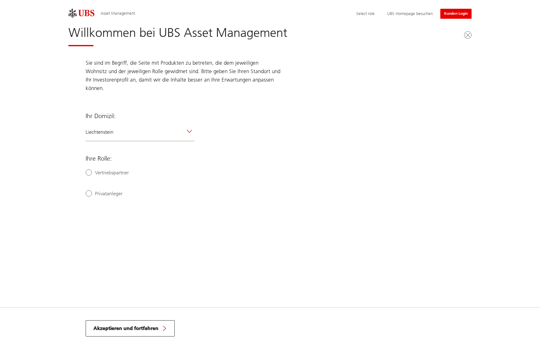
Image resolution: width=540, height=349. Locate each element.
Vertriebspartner (112, 173)
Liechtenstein (99, 132)
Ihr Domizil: (101, 116)
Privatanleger (108, 194)
